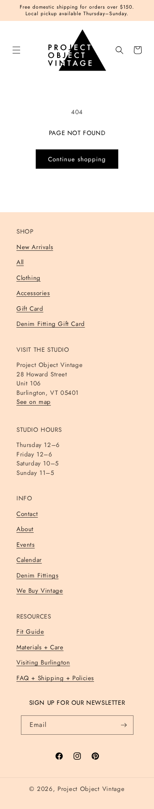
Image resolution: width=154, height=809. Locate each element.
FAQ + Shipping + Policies (55, 678)
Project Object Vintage (90, 788)
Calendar (29, 559)
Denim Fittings (37, 575)
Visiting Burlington (43, 662)
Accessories (33, 293)
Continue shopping (77, 159)
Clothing (28, 277)
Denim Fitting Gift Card (50, 323)
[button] (16, 50)
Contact (27, 513)
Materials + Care (40, 647)
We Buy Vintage (39, 590)
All (20, 262)
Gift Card (29, 308)
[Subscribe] (124, 725)
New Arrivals (34, 247)
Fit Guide (30, 631)
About (25, 529)
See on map (33, 401)
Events (25, 544)
